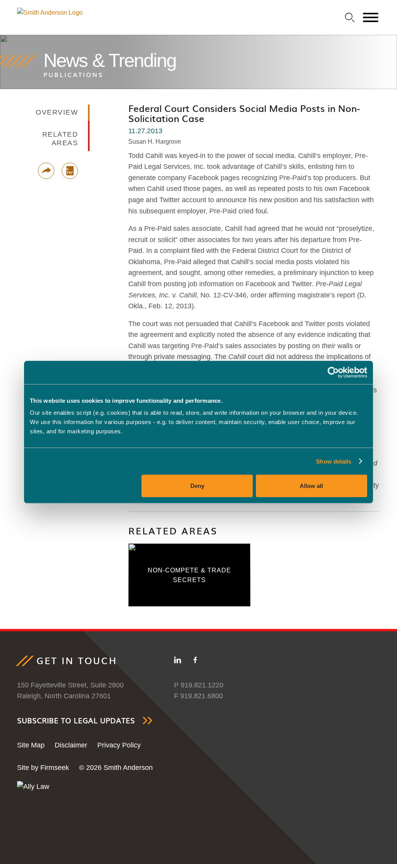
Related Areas (173, 531)
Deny (197, 486)
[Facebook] (195, 661)
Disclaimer (71, 745)
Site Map (31, 745)
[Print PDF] (70, 171)
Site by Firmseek (43, 767)
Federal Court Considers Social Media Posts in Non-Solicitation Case (244, 113)
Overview (57, 112)
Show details (333, 461)
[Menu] (370, 18)
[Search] (350, 17)
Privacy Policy (119, 745)
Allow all (311, 486)
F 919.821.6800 (198, 696)
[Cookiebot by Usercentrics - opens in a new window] (333, 372)
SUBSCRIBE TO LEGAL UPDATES (76, 720)
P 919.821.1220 (198, 685)
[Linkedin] (177, 661)
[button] (46, 171)
